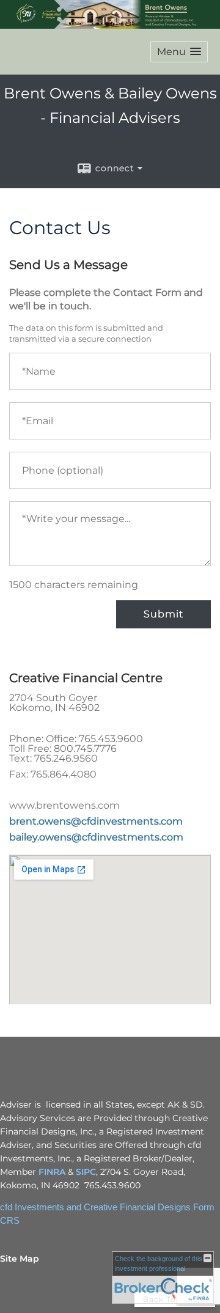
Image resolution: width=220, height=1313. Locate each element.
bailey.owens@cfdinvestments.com (96, 837)
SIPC (86, 1171)
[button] (179, 51)
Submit (163, 614)
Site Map (19, 1258)
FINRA (51, 1171)
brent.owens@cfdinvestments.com (96, 821)
